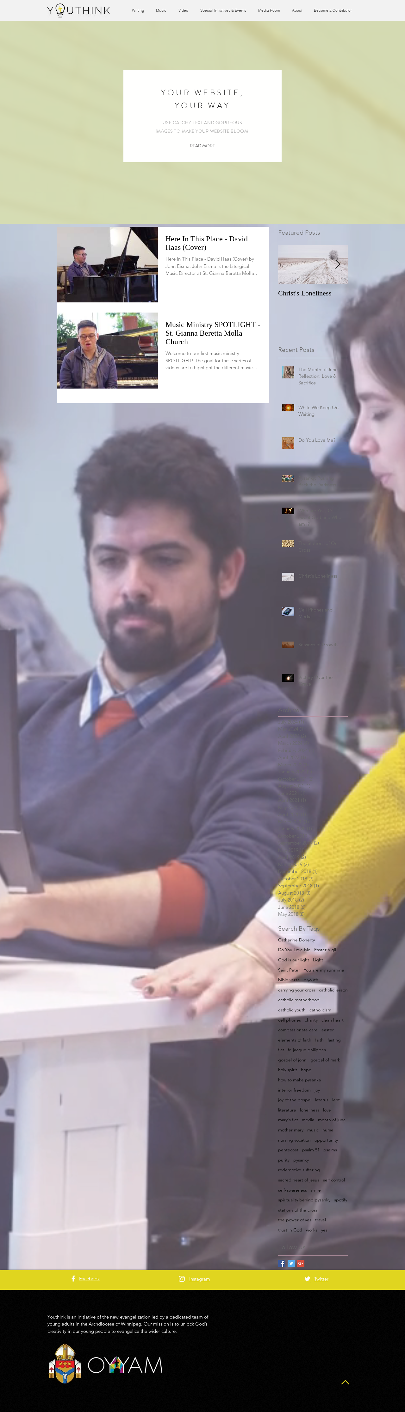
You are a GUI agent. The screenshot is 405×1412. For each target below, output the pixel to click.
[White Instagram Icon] (182, 1279)
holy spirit (287, 1070)
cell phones (289, 1020)
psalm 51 (311, 1150)
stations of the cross (298, 1210)
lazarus (321, 1100)
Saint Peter (289, 970)
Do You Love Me (294, 950)
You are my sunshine (324, 970)
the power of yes (294, 1220)
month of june (332, 1120)
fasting (334, 1040)
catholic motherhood (299, 1000)
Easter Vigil (325, 950)
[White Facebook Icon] (73, 1278)
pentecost (288, 1150)
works (311, 1230)
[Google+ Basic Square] (300, 1263)
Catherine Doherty (296, 940)
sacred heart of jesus (298, 1180)
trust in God (290, 1230)
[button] (202, 146)
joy (317, 1090)
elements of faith (294, 1040)
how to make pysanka (299, 1080)
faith (319, 1040)
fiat (281, 1050)
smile (316, 1190)
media (308, 1120)
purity (284, 1160)
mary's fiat (288, 1120)
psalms (330, 1150)
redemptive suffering (299, 1170)
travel (320, 1220)
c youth (311, 980)
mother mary (290, 1130)
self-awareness (292, 1190)
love (327, 1110)
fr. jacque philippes (307, 1050)
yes (324, 1230)
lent (336, 1100)
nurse (327, 1130)
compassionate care (298, 1030)
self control (334, 1180)
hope (306, 1070)
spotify (340, 1200)
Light (318, 960)
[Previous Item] (288, 264)
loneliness (309, 1110)
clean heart (332, 1020)
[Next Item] (337, 264)
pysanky (301, 1160)
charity (311, 1020)
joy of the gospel (294, 1100)
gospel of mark (325, 1060)
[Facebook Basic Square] (281, 1263)
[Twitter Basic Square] (291, 1263)
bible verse (289, 980)
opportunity (326, 1140)
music (313, 1130)
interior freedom (294, 1090)
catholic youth (292, 1010)
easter (327, 1030)
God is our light (293, 960)
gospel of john (292, 1060)
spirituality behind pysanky (304, 1200)
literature (287, 1110)
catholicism (320, 1010)
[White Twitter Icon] (307, 1279)
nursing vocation (294, 1140)
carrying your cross (296, 990)
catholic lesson (333, 990)
